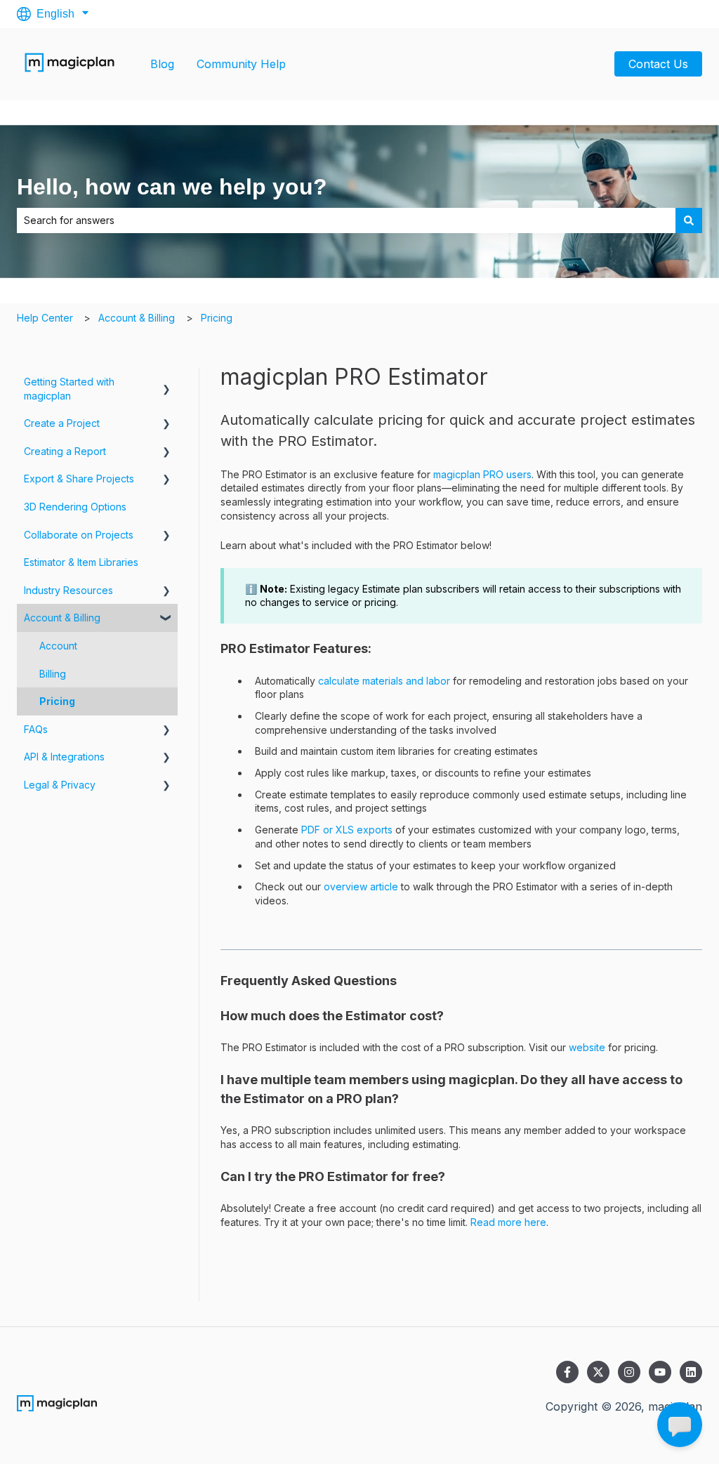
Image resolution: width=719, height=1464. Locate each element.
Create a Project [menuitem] (62, 423)
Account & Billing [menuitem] (62, 618)
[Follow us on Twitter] (598, 1372)
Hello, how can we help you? (172, 186)
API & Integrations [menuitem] (64, 757)
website (587, 1047)
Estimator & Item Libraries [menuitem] (81, 562)
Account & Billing (136, 318)
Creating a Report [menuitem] (65, 451)
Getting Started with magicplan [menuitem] (69, 389)
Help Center (45, 318)
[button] (166, 383)
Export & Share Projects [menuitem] (79, 478)
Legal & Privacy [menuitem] (59, 785)
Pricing (216, 318)
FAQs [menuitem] (36, 729)
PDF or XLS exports (345, 830)
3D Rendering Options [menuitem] (75, 507)
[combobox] (346, 220)
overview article (361, 886)
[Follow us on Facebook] (567, 1372)
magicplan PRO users (482, 474)
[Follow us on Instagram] (629, 1372)
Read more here (508, 1222)
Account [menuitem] (58, 646)
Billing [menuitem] (52, 674)
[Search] (688, 220)
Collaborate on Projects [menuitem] (78, 535)
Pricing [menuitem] (57, 701)
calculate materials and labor (384, 681)
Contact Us (658, 64)
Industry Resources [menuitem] (68, 590)
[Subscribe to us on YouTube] (660, 1372)
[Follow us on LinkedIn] (691, 1372)
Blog (162, 64)
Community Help (241, 64)
